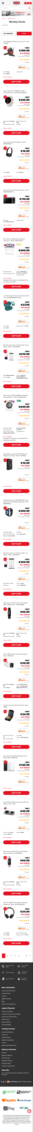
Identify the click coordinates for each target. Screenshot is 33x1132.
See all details (7, 77)
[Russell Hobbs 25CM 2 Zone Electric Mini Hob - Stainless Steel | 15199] (9, 812)
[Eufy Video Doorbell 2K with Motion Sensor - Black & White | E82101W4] (9, 766)
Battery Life (6, 535)
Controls (18, 583)
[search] (29, 8)
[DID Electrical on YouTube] (6, 1082)
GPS (17, 124)
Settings (5, 585)
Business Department (8, 1040)
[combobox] (14, 8)
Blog (3, 1001)
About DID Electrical (7, 1032)
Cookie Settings (6, 1024)
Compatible (6, 684)
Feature (18, 271)
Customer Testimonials (8, 1066)
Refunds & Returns (7, 1055)
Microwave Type (5, 221)
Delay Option (6, 428)
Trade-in (4, 1043)
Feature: (18, 737)
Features (18, 686)
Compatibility (6, 121)
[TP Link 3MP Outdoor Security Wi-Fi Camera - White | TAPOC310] (9, 664)
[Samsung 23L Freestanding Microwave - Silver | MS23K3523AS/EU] (9, 200)
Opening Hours (6, 1037)
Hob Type (5, 834)
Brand (4, 71)
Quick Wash (6, 430)
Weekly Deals (11, 18)
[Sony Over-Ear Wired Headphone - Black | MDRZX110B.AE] (9, 152)
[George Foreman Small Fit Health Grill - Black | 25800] (9, 715)
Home (3, 18)
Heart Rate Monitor (7, 124)
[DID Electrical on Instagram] (4, 1082)
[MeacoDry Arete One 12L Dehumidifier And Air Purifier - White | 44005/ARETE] (9, 355)
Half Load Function (7, 273)
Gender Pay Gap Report (9, 1004)
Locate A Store (6, 993)
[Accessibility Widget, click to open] (29, 1111)
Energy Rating (19, 275)
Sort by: (8, 33)
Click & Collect (6, 1058)
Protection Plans (6, 1063)
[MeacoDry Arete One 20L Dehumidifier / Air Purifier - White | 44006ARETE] (9, 563)
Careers (4, 996)
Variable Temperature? (8, 735)
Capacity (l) (19, 220)
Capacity (18, 71)
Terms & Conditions (7, 1011)
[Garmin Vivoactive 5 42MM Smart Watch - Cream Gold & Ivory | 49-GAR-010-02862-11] (9, 101)
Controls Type (6, 832)
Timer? (18, 735)
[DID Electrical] (16, 3)
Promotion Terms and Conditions (11, 1014)
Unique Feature (7, 431)
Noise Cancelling (20, 933)
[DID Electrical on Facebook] (2, 1082)
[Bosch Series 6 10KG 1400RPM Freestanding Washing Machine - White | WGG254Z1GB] (9, 406)
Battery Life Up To (20, 121)
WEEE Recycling (6, 999)
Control (5, 377)
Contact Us (5, 1035)
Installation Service (7, 1060)
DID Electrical (10, 1115)
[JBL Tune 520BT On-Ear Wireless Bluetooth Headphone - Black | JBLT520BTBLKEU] (9, 913)
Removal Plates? (7, 738)
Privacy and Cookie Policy (9, 1017)
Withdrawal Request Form (9, 1045)
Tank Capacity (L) (7, 583)
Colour (4, 172)
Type (4, 73)
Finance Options (6, 1022)
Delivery (4, 1053)
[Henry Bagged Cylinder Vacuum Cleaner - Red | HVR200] (9, 52)
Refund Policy (6, 1019)
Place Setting (6, 271)
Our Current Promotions (8, 991)
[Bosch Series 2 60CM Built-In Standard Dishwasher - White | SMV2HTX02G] (9, 249)
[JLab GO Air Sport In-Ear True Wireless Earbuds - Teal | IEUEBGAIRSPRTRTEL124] (9, 306)
